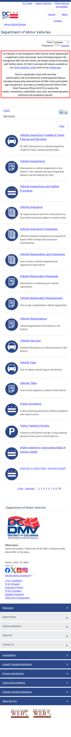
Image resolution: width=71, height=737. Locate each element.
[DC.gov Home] (10, 18)
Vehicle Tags (28, 362)
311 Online (28, 3)
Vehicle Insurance (31, 207)
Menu (65, 14)
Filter (62, 126)
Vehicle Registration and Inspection (42, 254)
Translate (64, 45)
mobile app (55, 67)
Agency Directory (43, 3)
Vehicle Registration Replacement (41, 298)
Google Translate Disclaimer (17, 664)
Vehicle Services (30, 340)
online (33, 67)
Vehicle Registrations (33, 318)
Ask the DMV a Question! (17, 575)
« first (20, 488)
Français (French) (14, 587)
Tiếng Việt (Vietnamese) (17, 597)
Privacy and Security (13, 673)
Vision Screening (30, 404)
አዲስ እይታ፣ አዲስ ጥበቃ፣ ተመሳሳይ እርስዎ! (43, 468)
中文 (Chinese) (12, 584)
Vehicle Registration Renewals (39, 276)
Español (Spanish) (14, 594)
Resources (7, 607)
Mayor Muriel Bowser (15, 24)
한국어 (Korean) (13, 590)
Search (51, 14)
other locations (21, 67)
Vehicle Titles (28, 383)
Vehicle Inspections (32, 161)
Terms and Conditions (13, 682)
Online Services (61, 3)
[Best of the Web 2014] (20, 718)
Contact (58, 20)
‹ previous (29, 488)
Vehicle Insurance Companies (39, 229)
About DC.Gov (9, 701)
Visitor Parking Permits (34, 426)
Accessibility (62, 6)
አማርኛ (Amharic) (13, 580)
